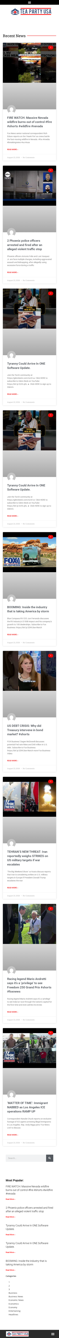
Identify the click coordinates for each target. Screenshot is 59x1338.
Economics (14, 1303)
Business (13, 1293)
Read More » (12, 150)
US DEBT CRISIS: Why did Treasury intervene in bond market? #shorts (25, 730)
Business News (16, 1296)
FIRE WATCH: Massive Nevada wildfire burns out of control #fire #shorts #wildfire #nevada (29, 122)
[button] (29, 2)
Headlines (13, 1314)
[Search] (49, 1158)
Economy (13, 1307)
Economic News (16, 1300)
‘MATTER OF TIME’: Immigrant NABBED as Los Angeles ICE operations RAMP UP (27, 1107)
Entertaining (14, 1311)
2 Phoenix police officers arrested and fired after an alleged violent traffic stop (24, 245)
